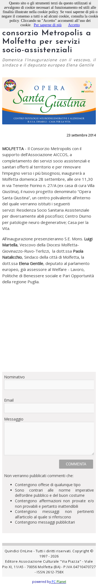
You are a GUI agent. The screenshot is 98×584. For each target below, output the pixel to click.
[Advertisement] (49, 328)
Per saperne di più (48, 25)
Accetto (74, 25)
